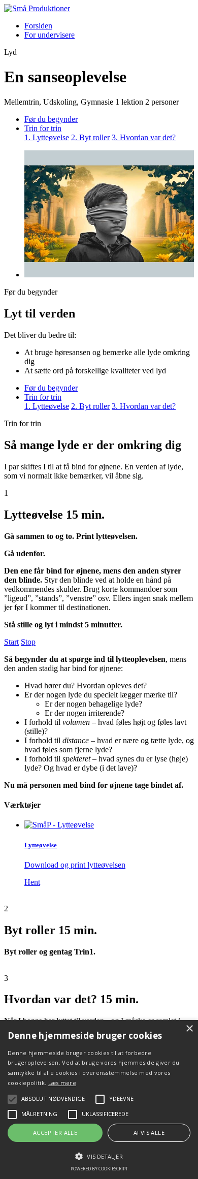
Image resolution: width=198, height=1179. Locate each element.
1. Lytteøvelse (46, 137)
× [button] (189, 1029)
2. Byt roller (90, 137)
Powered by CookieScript (99, 1168)
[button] (99, 1155)
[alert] (99, 1099)
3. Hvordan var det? (144, 137)
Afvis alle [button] (149, 1132)
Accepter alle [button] (55, 1132)
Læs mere (62, 1083)
